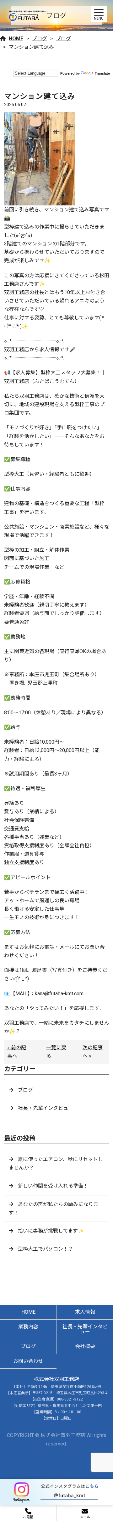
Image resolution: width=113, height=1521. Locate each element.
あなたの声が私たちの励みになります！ (53, 1208)
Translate (102, 73)
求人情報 (85, 1312)
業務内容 (28, 1327)
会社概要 (85, 1346)
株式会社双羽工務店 (56, 1379)
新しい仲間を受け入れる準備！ (53, 1186)
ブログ (39, 39)
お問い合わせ (28, 1361)
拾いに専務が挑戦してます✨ (51, 1231)
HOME (16, 39)
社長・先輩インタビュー (45, 1108)
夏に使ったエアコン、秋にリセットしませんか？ (56, 1163)
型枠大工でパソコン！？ (45, 1249)
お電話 (28, 1517)
